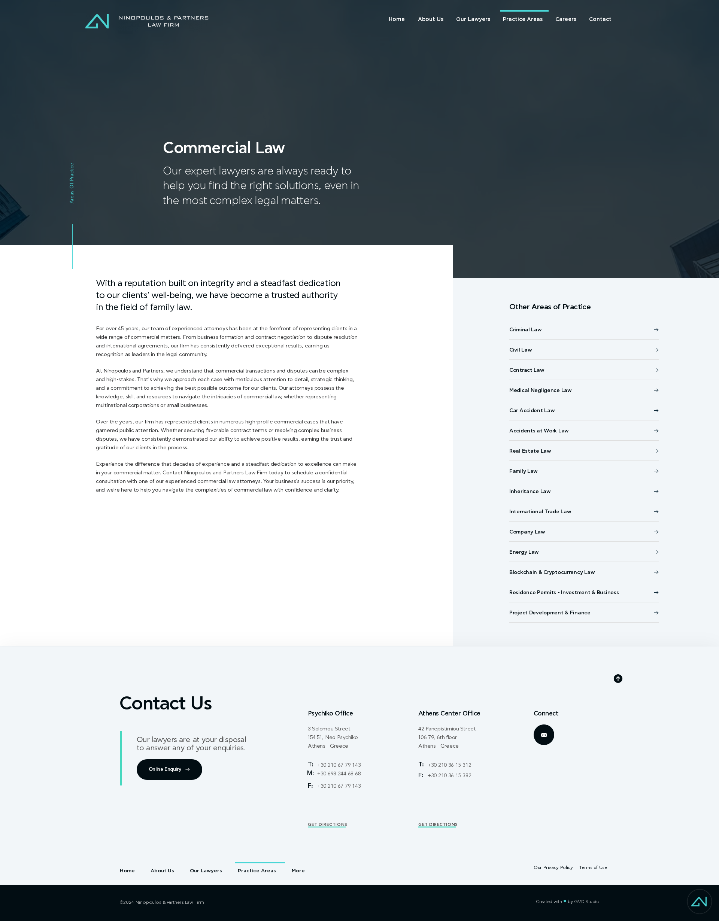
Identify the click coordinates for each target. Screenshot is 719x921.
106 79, (427, 737)
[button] (169, 769)
